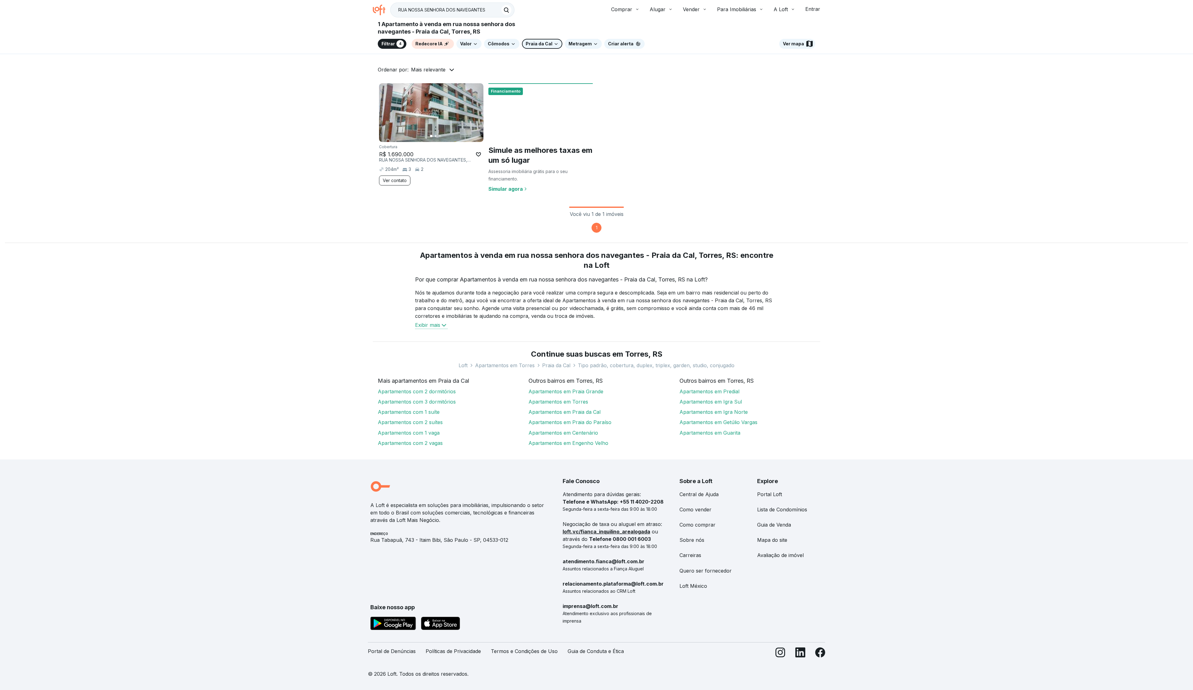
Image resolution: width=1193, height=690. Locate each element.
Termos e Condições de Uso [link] (524, 651)
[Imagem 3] (440, 136)
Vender (691, 9)
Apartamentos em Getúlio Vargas (718, 422)
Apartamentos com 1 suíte (409, 412)
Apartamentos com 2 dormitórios (417, 391)
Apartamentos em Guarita (709, 433)
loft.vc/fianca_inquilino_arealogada (606, 531)
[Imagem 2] (436, 136)
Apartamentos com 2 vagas (410, 443)
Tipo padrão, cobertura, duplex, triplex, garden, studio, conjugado (656, 365)
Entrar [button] (812, 9)
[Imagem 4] (444, 136)
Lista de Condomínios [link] (782, 509)
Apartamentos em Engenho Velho (568, 443)
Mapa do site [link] (772, 540)
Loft (463, 365)
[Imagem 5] (448, 136)
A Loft (781, 9)
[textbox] (452, 9)
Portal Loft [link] (769, 494)
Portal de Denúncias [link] (392, 651)
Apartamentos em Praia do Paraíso (569, 422)
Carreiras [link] (690, 555)
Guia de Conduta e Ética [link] (596, 651)
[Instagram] (780, 653)
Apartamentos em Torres (505, 365)
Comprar (621, 9)
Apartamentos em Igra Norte (713, 412)
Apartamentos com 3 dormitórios (417, 402)
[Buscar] (506, 10)
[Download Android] (393, 624)
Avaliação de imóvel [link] (780, 555)
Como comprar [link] (697, 525)
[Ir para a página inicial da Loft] (381, 10)
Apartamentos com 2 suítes (410, 422)
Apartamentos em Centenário (563, 433)
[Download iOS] (440, 624)
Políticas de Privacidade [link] (453, 651)
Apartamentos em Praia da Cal (564, 412)
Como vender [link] (695, 509)
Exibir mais (427, 325)
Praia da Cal (556, 365)
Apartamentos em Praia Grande (565, 391)
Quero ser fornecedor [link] (705, 571)
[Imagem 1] (431, 136)
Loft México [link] (693, 586)
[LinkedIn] (800, 653)
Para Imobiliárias (736, 9)
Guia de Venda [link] (774, 525)
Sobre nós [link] (691, 540)
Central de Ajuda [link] (699, 494)
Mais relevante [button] (428, 69)
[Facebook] (820, 653)
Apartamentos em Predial (709, 391)
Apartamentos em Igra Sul (710, 402)
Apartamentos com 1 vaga (409, 433)
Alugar (657, 9)
